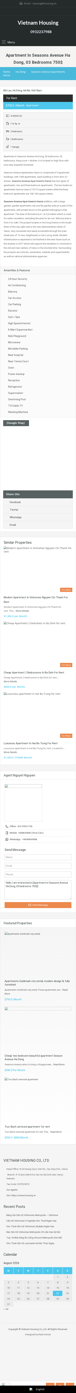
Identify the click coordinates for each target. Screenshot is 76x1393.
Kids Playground (17, 336)
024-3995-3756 (24, 826)
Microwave (14, 342)
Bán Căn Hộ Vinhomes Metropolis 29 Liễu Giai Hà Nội (33, 1232)
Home (6, 71)
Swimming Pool (17, 399)
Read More (59, 1064)
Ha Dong (21, 71)
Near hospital (15, 355)
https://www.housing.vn (23, 1195)
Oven (11, 367)
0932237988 (41, 32)
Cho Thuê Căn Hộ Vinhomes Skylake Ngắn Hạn (30, 1226)
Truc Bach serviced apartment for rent (27, 1126)
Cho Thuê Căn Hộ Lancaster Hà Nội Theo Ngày (30, 1243)
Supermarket (15, 393)
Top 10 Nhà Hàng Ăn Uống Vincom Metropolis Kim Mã (34, 1237)
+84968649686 (29, 839)
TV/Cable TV (15, 405)
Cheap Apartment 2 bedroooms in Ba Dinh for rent (34, 672)
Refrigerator (15, 386)
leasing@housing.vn (45, 3)
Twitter (14, 509)
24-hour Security (17, 279)
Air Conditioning (17, 285)
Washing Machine (18, 412)
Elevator (12, 310)
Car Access (14, 298)
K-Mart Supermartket (20, 329)
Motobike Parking (18, 348)
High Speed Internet (19, 323)
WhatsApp (16, 517)
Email (13, 524)
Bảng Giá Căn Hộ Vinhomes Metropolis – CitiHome (32, 1215)
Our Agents (12, 1189)
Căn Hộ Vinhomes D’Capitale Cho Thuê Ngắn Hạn (31, 1220)
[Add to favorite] (7, 94)
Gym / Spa (14, 317)
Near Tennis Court (18, 361)
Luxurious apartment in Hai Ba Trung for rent (31, 743)
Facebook (15, 502)
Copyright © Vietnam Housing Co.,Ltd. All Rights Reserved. (38, 1329)
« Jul (6, 1309)
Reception (14, 380)
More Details (23, 610)
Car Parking (14, 304)
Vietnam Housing (38, 23)
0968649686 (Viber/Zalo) (31, 833)
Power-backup (16, 374)
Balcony (12, 291)
